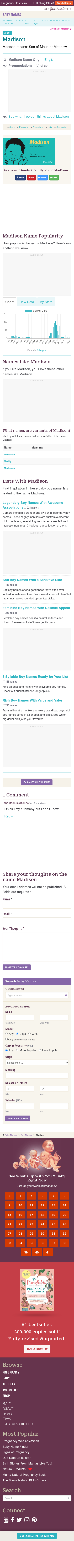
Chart (9, 301)
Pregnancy (11, 1372)
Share (12, 127)
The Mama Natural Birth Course (24, 1480)
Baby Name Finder (15, 1446)
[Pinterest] (34, 1521)
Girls (35, 1034)
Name (6, 899)
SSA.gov (41, 350)
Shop (6, 1395)
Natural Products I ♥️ (17, 1469)
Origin (8, 1057)
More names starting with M (36, 1535)
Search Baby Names (18, 1118)
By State (46, 301)
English (49, 59)
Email (6, 914)
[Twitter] (19, 1521)
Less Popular (50, 1050)
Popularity (23, 127)
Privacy (7, 1413)
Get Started (7, 20)
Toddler (9, 1384)
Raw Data (26, 301)
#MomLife (10, 1390)
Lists (27, 23)
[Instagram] (26, 1521)
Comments (61, 127)
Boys (23, 1034)
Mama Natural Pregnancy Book (24, 1474)
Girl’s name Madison (60, 28)
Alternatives (38, 127)
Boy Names (26, 1134)
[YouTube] (5, 1521)
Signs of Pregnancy (16, 1452)
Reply (8, 816)
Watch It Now (64, 3)
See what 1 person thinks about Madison (38, 116)
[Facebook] (12, 1521)
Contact (8, 1408)
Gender (9, 1029)
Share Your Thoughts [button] (38, 782)
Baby (6, 1378)
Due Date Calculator (16, 1457)
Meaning (10, 1070)
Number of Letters (16, 1083)
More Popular (28, 1050)
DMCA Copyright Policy (18, 1423)
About (6, 1403)
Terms (7, 1418)
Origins (35, 23)
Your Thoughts (13, 928)
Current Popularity (19, 1045)
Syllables (14, 1100)
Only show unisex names (21, 1039)
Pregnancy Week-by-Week (21, 1441)
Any (11, 1034)
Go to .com (57, 8)
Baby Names (12, 14)
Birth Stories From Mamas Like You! (27, 1463)
